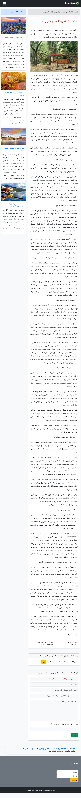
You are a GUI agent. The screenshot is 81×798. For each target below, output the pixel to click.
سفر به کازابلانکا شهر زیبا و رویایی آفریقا (14, 149)
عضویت (74, 780)
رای (44, 661)
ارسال (75, 735)
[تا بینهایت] (72, 3)
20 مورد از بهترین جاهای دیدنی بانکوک (14, 38)
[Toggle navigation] (4, 3)
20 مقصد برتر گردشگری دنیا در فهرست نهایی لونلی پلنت (15, 205)
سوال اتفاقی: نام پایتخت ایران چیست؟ (64, 724)
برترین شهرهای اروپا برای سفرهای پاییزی (14, 94)
